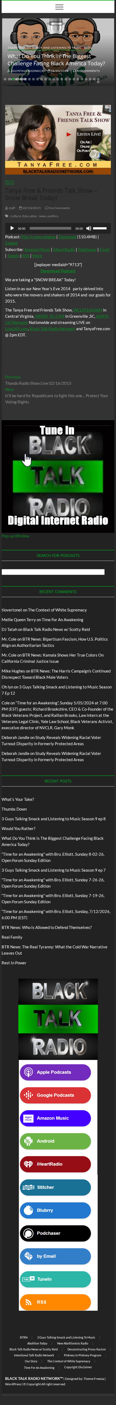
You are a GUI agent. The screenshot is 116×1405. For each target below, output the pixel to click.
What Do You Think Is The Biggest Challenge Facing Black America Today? (56, 59)
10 (41, 79)
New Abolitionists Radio (72, 1343)
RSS (25, 255)
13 (53, 79)
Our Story (31, 1361)
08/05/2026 (59, 70)
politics (52, 216)
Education (29, 216)
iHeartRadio (64, 249)
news (42, 216)
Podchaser (87, 249)
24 (98, 79)
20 (82, 79)
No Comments (88, 70)
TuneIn (13, 255)
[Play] (12, 228)
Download (67, 236)
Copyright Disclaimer (78, 1367)
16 (65, 79)
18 (74, 79)
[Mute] (88, 228)
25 (98, 82)
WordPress (13, 1384)
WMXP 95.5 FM (49, 316)
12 (49, 79)
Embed (11, 242)
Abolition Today (37, 1343)
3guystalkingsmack (26, 70)
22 (90, 79)
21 (86, 79)
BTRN (24, 1337)
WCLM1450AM (87, 309)
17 (70, 79)
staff (11, 208)
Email (105, 249)
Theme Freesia (94, 1379)
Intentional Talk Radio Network (34, 1355)
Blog (88, 47)
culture (15, 216)
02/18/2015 (31, 208)
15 (61, 79)
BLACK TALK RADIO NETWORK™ (34, 1378)
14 (57, 79)
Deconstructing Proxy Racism (86, 1349)
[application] (58, 228)
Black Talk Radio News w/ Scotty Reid (33, 1349)
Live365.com (16, 328)
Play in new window (38, 236)
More (37, 255)
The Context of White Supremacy (68, 1361)
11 (45, 79)
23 (94, 79)
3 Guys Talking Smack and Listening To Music (45, 47)
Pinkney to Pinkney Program (82, 1355)
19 (78, 79)
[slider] (100, 228)
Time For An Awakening (39, 1367)
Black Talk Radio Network (52, 328)
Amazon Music (37, 249)
